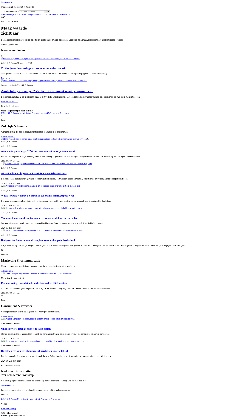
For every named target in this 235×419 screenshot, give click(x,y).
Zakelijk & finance (15, 14)
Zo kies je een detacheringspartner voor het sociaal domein (33, 68)
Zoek (47, 12)
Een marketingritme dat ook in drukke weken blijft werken (34, 283)
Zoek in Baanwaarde (10, 11)
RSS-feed (5, 408)
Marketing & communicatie (35, 14)
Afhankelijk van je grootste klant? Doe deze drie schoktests (34, 173)
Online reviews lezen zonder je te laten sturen (26, 328)
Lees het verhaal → (9, 101)
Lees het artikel (7, 78)
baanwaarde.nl (7, 385)
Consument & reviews (56, 14)
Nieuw (4, 14)
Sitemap (12, 408)
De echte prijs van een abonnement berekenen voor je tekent (34, 350)
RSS (68, 14)
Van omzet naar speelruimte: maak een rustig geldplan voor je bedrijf (39, 218)
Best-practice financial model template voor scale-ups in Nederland (38, 240)
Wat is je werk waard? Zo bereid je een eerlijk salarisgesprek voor (37, 195)
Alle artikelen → (8, 136)
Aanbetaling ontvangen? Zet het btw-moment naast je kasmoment (47, 91)
